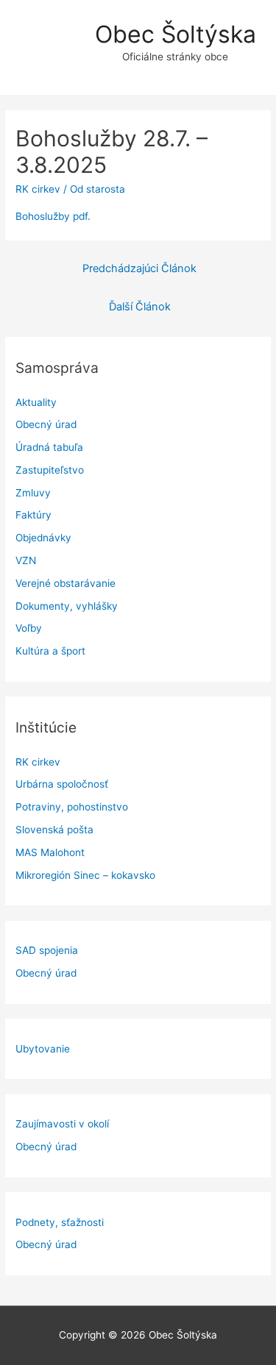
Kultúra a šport (50, 651)
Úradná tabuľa (49, 447)
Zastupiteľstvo (49, 470)
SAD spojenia (46, 950)
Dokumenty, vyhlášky (66, 606)
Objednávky (43, 537)
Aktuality (36, 402)
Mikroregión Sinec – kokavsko (85, 875)
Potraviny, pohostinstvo (71, 807)
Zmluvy (33, 493)
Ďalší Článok (140, 306)
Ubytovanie (42, 1049)
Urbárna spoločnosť (61, 784)
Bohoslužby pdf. (53, 216)
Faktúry (33, 515)
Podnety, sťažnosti (59, 1222)
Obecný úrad (46, 424)
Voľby (28, 628)
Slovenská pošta (54, 829)
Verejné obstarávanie (65, 583)
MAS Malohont (50, 852)
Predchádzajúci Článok (139, 268)
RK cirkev (37, 762)
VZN (25, 560)
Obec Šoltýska (175, 34)
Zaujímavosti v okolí (62, 1124)
